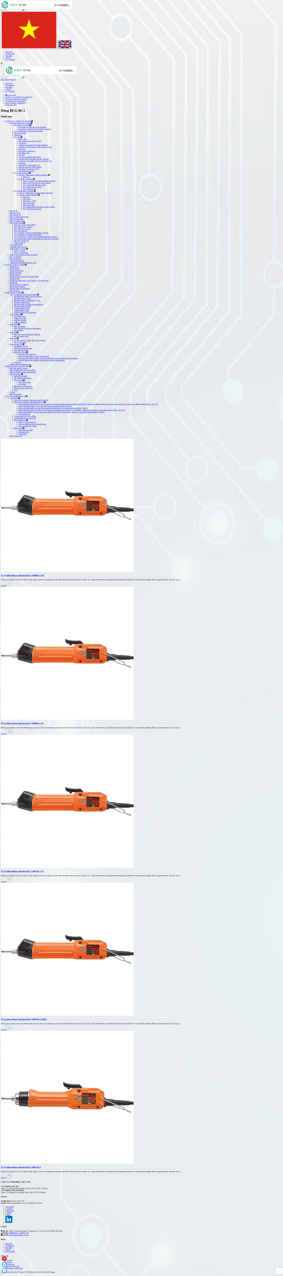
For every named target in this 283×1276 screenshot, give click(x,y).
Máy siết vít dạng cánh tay (23, 227)
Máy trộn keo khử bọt (17, 287)
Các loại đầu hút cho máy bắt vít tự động (28, 131)
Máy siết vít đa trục (21, 231)
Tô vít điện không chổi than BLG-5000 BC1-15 (22, 871)
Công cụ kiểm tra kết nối (27, 422)
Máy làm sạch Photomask (23, 348)
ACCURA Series (25, 382)
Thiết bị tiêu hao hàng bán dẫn (20, 364)
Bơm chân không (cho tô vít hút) (30, 141)
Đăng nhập (5, 80)
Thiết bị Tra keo (15, 374)
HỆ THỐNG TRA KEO (23, 378)
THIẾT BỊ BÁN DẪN (13, 293)
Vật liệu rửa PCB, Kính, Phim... (25, 416)
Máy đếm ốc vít (15, 215)
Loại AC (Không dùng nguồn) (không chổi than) (36, 193)
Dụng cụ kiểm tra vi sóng (27, 426)
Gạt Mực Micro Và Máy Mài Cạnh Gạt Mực (29, 340)
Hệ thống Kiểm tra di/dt (22, 298)
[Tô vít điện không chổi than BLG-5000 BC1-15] (67, 867)
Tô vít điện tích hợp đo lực (32, 209)
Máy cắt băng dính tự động (19, 217)
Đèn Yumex (18, 428)
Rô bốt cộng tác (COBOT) (19, 285)
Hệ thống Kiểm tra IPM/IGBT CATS (27, 300)
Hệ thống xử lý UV (21, 346)
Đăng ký (13, 80)
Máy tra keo (18, 380)
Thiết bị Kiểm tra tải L (22, 310)
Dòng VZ (26, 177)
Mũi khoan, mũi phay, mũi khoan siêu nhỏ (29, 402)
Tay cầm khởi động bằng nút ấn (30, 157)
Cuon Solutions (15, 314)
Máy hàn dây (18, 330)
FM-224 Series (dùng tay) (28, 354)
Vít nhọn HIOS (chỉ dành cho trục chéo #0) (34, 159)
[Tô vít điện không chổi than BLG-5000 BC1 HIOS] (67, 1015)
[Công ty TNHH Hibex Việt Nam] (40, 74)
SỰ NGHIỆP (10, 91)
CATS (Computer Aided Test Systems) (23, 295)
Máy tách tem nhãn (16, 219)
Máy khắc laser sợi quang (19, 368)
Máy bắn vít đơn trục (21, 241)
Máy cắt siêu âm (15, 257)
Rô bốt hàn (13, 283)
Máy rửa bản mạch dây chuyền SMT (22, 370)
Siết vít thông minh (16, 223)
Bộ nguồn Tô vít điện (22, 125)
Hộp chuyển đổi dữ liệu (27, 151)
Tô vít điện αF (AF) (30, 189)
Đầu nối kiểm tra (20, 420)
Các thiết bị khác (20, 316)
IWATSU (13, 332)
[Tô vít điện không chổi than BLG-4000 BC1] (67, 1163)
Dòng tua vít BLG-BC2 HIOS (24, 225)
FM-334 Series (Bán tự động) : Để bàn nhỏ (34, 356)
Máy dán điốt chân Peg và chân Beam (27, 328)
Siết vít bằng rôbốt (16, 245)
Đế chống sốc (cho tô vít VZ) (29, 169)
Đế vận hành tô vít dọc (26, 171)
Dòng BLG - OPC (29, 201)
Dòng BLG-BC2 (29, 205)
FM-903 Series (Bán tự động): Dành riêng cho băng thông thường (42, 360)
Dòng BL (26, 197)
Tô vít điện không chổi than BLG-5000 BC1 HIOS (24, 1019)
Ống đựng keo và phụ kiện (23, 388)
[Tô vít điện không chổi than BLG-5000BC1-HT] (67, 571)
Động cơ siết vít (19, 243)
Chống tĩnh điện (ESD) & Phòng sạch (23, 263)
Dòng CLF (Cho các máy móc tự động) (37, 183)
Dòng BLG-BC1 (29, 203)
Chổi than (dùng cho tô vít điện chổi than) (33, 145)
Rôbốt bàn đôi (15, 279)
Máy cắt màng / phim (17, 221)
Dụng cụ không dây (21, 253)
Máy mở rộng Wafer (21, 350)
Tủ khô (12, 392)
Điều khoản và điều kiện (13, 1268)
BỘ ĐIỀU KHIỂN (21, 376)
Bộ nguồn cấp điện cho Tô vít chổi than (32, 127)
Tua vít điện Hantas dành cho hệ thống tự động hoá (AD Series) (36, 239)
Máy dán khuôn (19, 326)
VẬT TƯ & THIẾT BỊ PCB (15, 396)
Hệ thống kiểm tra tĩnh (22, 302)
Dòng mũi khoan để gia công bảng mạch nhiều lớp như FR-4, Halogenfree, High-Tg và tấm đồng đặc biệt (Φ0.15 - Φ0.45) (61, 412)
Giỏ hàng (8, 1262)
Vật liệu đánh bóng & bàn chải (25, 418)
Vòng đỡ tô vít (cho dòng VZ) (29, 165)
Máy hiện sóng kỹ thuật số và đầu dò (27, 334)
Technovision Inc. (16, 344)
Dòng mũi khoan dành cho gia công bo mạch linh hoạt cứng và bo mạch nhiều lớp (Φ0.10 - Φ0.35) (53, 408)
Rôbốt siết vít (14, 267)
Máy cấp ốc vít (15, 213)
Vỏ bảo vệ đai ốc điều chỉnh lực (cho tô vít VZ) (35, 161)
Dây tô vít (22, 149)
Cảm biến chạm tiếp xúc (18, 247)
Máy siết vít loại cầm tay (22, 229)
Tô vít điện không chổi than (24, 191)
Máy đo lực (14, 211)
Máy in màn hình (20, 342)
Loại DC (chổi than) (26, 179)
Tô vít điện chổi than (21, 173)
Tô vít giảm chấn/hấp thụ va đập (34, 185)
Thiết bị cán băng (20, 318)
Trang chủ (8, 83)
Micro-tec (13, 338)
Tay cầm (22, 155)
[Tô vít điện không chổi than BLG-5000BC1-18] (67, 719)
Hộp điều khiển (24, 153)
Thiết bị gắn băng (20, 320)
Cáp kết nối (23, 143)
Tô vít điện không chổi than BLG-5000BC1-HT (22, 575)
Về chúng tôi (9, 85)
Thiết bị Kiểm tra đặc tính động (25, 312)
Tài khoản (8, 1260)
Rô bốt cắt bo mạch (16, 271)
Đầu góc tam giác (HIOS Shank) (30, 167)
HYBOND (14, 324)
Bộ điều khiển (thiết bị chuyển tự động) (28, 296)
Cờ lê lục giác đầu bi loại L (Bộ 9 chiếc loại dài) (35, 147)
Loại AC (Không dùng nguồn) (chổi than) (33, 175)
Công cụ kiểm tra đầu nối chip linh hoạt (32, 424)
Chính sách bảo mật (12, 1266)
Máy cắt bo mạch (16, 394)
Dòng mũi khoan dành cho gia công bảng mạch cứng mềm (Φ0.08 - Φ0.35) (45, 406)
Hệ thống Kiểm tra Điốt (22, 306)
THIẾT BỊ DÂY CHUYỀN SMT (17, 366)
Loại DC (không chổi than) (28, 195)
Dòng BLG (27, 199)
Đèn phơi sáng (24, 432)
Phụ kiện (17, 137)
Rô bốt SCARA (15, 275)
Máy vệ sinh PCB (16, 436)
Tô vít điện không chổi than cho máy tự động (39, 207)
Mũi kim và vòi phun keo (23, 386)
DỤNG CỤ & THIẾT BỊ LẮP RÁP (18, 121)
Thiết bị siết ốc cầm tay (18, 249)
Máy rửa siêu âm (15, 259)
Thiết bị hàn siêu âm (17, 261)
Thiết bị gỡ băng (20, 322)
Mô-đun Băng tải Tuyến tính (20, 289)
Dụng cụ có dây (19, 251)
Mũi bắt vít (18, 135)
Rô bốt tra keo (15, 269)
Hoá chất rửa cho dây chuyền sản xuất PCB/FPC (31, 400)
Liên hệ (8, 89)
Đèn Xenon (23, 434)
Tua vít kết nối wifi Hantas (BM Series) (28, 235)
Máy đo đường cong (21, 336)
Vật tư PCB (14, 398)
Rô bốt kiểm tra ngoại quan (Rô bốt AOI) (24, 277)
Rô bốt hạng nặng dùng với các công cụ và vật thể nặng (29, 281)
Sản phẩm (8, 87)
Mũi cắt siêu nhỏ (24, 414)
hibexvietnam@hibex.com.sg (19, 1235)
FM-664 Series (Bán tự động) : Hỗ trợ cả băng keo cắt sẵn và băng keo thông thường (48, 358)
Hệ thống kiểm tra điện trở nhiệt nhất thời (28, 304)
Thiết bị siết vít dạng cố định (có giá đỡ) (24, 255)
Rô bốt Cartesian (15, 273)
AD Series (22, 384)
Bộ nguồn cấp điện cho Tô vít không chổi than (35, 129)
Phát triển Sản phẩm (26, 430)
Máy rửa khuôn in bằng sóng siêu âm (23, 372)
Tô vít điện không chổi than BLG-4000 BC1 (21, 1167)
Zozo (53, 1272)
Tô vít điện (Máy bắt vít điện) (20, 123)
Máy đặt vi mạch (20, 352)
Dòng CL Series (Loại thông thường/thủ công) (39, 181)
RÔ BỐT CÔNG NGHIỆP (15, 265)
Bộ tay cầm (23, 139)
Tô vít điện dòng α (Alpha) (32, 187)
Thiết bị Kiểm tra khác (22, 308)
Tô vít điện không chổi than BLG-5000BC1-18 (22, 723)
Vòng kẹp (22, 163)
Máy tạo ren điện (20, 133)
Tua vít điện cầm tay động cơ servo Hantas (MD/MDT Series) (35, 237)
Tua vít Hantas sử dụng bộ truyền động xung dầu (31, 233)
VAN (16, 390)
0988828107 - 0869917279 (19, 1233)
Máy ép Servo (15, 291)
